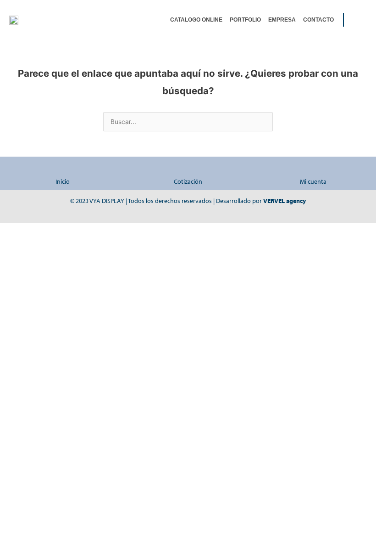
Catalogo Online (196, 20)
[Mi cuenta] (313, 169)
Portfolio (245, 20)
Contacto (318, 20)
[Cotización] (188, 169)
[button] (360, 20)
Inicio (62, 181)
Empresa (282, 20)
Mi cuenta (313, 181)
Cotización (188, 181)
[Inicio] (63, 169)
